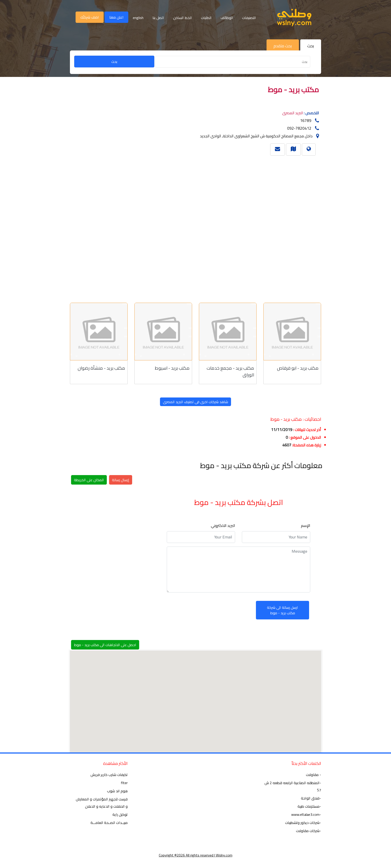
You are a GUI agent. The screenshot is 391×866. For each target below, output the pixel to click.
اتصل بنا (158, 17)
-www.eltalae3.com (306, 814)
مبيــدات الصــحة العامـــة (109, 822)
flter (124, 782)
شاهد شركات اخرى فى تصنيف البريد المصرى (195, 401)
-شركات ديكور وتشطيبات (303, 822)
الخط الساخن (182, 17)
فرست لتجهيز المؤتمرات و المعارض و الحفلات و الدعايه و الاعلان (102, 803)
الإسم (305, 525)
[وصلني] (294, 17)
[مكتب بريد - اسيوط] (163, 331)
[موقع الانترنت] (309, 148)
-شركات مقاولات (308, 830)
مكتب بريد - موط (293, 89)
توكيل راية (120, 814)
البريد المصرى (292, 113)
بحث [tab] (310, 46)
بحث (114, 61)
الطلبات (206, 17)
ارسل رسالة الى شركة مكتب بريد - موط (282, 610)
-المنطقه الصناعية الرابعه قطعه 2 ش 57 (293, 786)
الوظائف (227, 17)
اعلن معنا (116, 17)
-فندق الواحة (311, 798)
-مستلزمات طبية (309, 806)
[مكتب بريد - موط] (293, 148)
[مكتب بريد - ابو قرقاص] (292, 331)
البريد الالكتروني (223, 525)
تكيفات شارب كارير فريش (109, 774)
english (138, 17)
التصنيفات (249, 17)
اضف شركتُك (89, 17)
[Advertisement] (188, 227)
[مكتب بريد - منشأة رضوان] (99, 331)
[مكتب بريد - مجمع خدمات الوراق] (228, 331)
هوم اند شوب (117, 790)
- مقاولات (313, 774)
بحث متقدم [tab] (283, 46)
